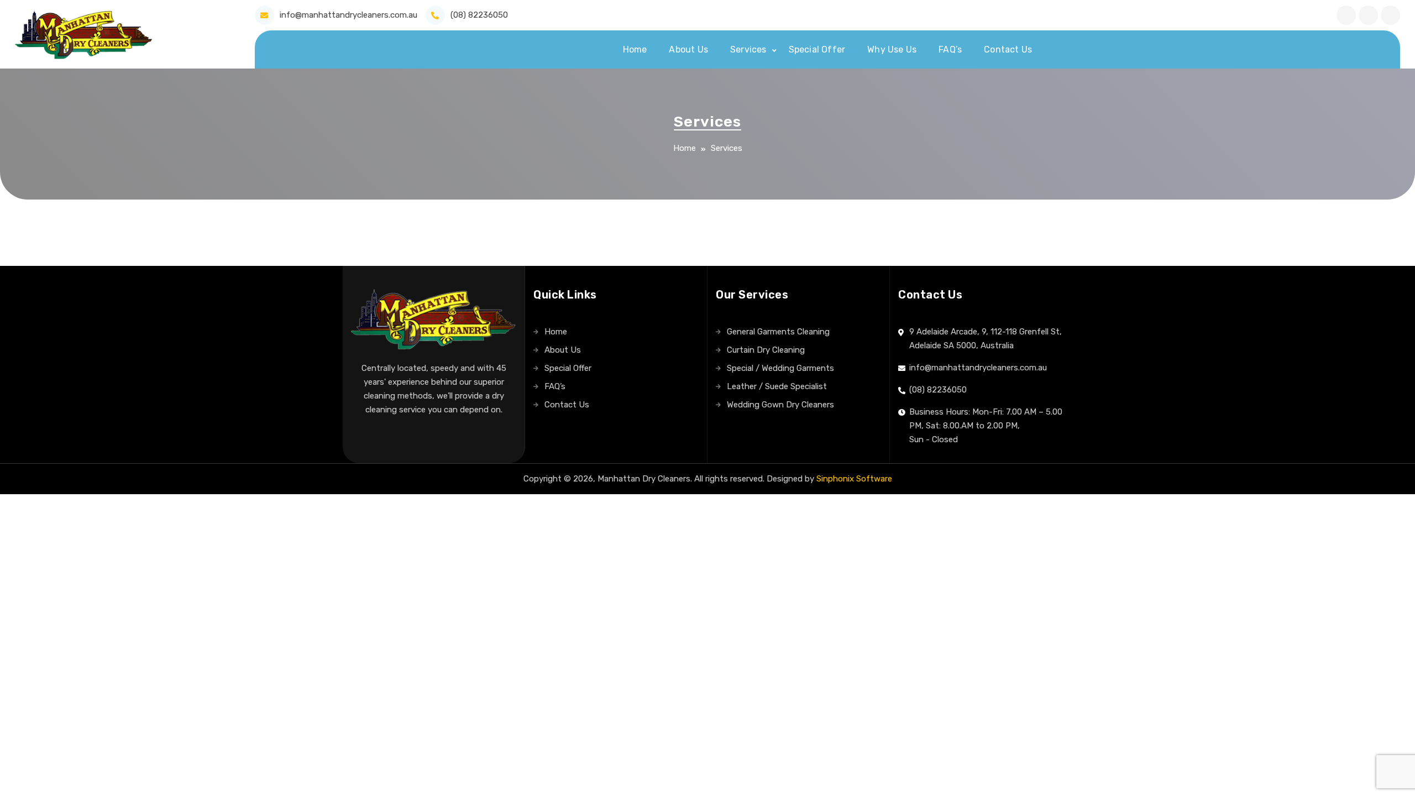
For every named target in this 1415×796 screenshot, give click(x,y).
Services (748, 49)
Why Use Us (891, 49)
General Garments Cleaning (778, 332)
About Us (688, 49)
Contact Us (1008, 49)
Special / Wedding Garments (780, 368)
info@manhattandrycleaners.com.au (348, 15)
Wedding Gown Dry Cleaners (780, 405)
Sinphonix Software (854, 479)
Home (635, 49)
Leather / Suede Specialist (777, 386)
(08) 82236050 (479, 15)
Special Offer (817, 49)
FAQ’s (950, 49)
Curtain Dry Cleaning (766, 350)
